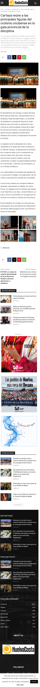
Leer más (20, 685)
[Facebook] (9, 57)
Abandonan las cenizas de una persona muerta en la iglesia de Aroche (28, 274)
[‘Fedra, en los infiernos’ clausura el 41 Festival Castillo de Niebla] (6, 497)
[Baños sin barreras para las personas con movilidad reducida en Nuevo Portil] (6, 309)
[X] (14, 57)
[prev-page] (2, 328)
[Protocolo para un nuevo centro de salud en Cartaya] (6, 299)
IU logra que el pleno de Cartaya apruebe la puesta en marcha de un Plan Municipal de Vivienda (24, 320)
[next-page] (5, 328)
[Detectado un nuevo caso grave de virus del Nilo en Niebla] (6, 486)
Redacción (6, 248)
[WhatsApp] (24, 57)
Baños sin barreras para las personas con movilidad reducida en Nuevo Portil (24, 309)
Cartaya (7, 9)
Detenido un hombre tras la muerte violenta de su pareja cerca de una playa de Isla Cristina (24, 461)
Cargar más (17, 505)
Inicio (2, 9)
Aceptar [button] (34, 681)
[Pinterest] (19, 57)
